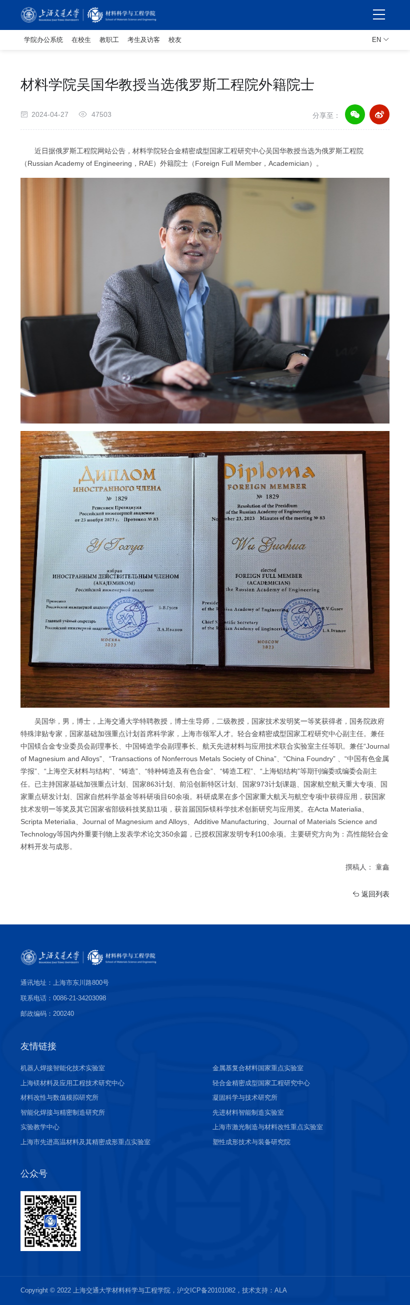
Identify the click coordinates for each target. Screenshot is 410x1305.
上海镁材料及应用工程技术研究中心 (72, 1083)
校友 (175, 39)
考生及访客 (144, 39)
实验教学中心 (40, 1127)
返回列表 (375, 894)
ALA (280, 1290)
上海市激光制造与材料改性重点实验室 (267, 1127)
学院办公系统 (43, 39)
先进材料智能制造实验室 (248, 1112)
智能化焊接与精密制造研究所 (62, 1112)
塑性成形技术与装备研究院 (251, 1142)
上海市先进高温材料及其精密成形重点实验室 (85, 1142)
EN (377, 39)
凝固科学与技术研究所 (245, 1097)
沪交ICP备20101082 (206, 1290)
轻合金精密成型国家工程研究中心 (261, 1083)
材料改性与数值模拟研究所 (59, 1097)
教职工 (109, 39)
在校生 (81, 39)
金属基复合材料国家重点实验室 (258, 1068)
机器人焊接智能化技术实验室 (62, 1068)
